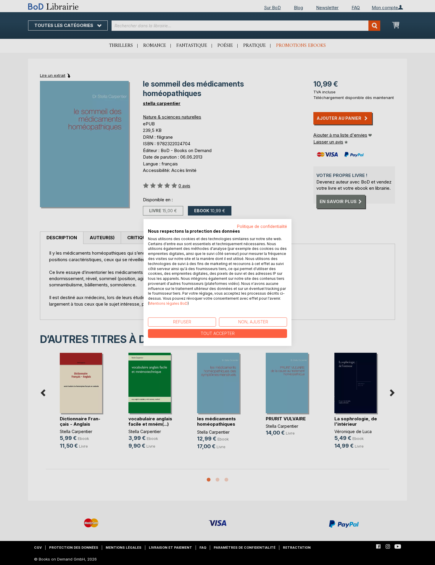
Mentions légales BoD (168, 303)
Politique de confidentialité (262, 226)
